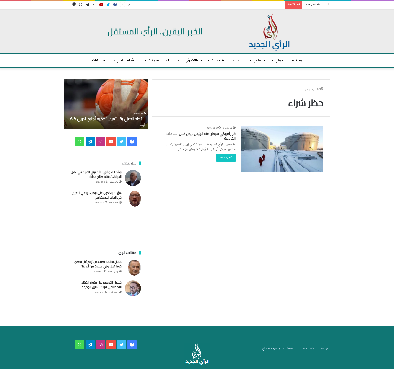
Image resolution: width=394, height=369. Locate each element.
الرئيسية (313, 89)
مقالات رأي (193, 60)
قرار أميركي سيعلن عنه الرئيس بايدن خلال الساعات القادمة (201, 136)
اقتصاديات (218, 60)
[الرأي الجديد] (197, 31)
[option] (106, 104)
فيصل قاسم (113, 292)
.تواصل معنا (309, 348)
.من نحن (324, 348)
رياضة (239, 60)
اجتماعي (259, 60)
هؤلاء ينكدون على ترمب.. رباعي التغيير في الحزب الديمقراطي (97, 195)
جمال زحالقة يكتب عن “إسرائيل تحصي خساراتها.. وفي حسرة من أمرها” (98, 264)
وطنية (297, 60)
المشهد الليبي (127, 60)
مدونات (153, 60)
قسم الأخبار (227, 128)
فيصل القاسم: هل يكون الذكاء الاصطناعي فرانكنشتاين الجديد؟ (101, 284)
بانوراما (173, 60)
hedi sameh (113, 202)
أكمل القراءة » (226, 158)
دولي (279, 60)
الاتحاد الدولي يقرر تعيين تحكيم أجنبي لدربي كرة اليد (108, 121)
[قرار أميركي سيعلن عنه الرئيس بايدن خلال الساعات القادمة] (282, 149)
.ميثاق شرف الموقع (273, 348)
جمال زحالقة (113, 271)
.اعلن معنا (293, 348)
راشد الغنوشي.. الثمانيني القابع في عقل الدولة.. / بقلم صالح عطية (96, 174)
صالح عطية (114, 182)
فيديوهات (99, 60)
